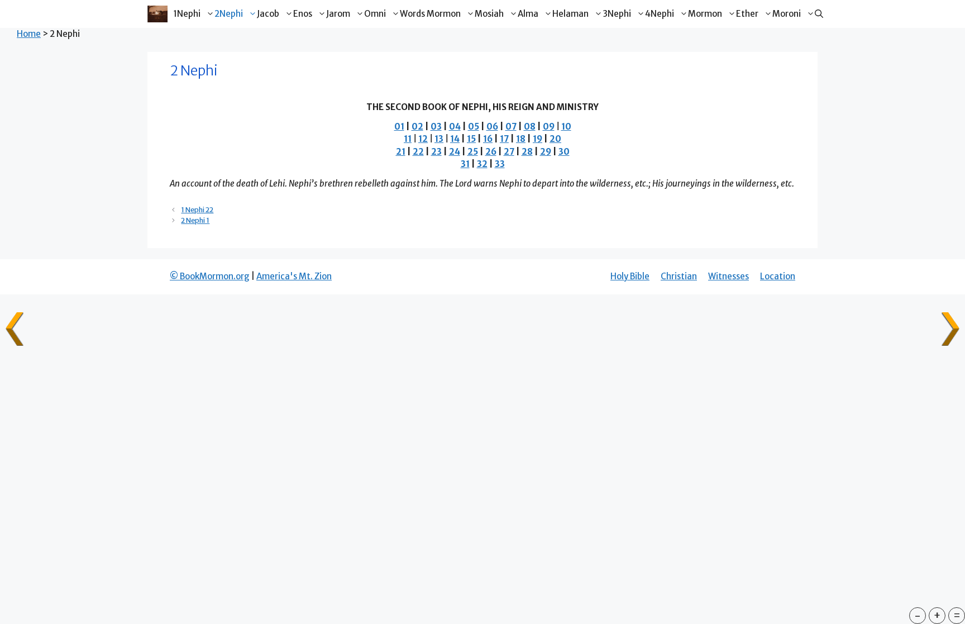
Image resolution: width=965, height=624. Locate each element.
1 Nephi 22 (197, 209)
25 (472, 151)
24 (454, 151)
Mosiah (489, 13)
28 (527, 151)
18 (521, 139)
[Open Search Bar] (819, 14)
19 (537, 139)
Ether (747, 13)
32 (482, 164)
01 (399, 126)
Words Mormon (430, 13)
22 (418, 151)
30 (564, 151)
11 (408, 139)
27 (509, 151)
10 (566, 126)
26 (490, 151)
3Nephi (617, 13)
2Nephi (228, 13)
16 (488, 139)
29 (545, 151)
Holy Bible (629, 276)
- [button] (917, 615)
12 (423, 139)
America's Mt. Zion (294, 276)
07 (511, 126)
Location (777, 276)
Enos (302, 13)
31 (465, 164)
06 (492, 126)
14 (455, 139)
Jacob (268, 13)
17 (504, 139)
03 (436, 126)
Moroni (786, 13)
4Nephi (659, 13)
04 (455, 126)
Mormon (705, 13)
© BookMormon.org (210, 276)
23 (436, 151)
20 (555, 139)
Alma (528, 13)
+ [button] (937, 615)
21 (400, 151)
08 (530, 126)
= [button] (957, 615)
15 (471, 139)
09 (549, 126)
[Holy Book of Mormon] (157, 14)
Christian (679, 276)
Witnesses (728, 276)
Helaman (570, 13)
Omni (375, 13)
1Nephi (186, 13)
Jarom (338, 13)
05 (473, 126)
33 (500, 164)
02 (417, 126)
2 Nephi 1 (195, 220)
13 (438, 139)
